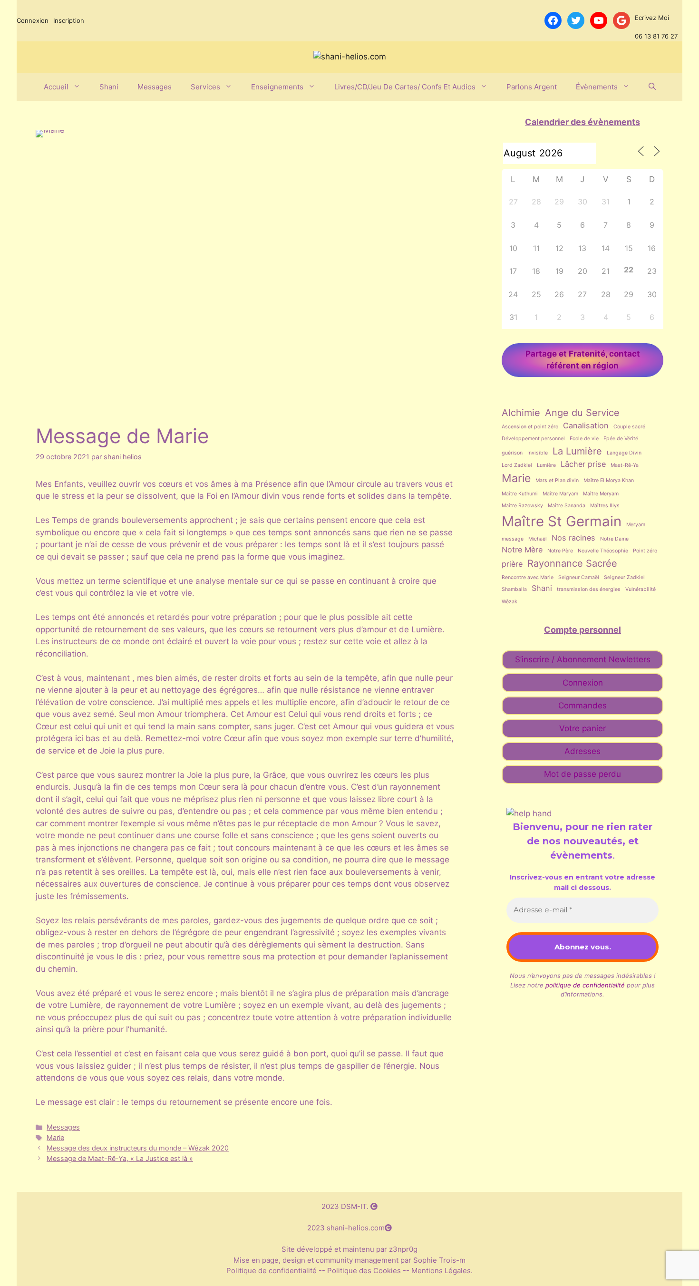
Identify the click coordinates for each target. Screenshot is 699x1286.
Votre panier (582, 728)
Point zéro (645, 551)
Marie (55, 1137)
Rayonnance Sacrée (572, 563)
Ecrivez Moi (652, 17)
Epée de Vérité (620, 438)
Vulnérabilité (640, 589)
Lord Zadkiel (517, 465)
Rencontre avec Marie (527, 577)
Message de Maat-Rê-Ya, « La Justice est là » (120, 1158)
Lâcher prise (583, 464)
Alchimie (521, 412)
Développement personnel (533, 438)
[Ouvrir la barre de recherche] (652, 87)
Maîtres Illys (605, 506)
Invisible (537, 453)
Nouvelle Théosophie (603, 551)
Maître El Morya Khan (608, 480)
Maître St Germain (561, 521)
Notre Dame (614, 539)
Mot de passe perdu (582, 774)
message (513, 539)
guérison (512, 453)
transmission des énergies (589, 589)
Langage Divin (624, 453)
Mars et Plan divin (557, 480)
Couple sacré (629, 427)
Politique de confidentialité (272, 1270)
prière (512, 564)
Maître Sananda (566, 506)
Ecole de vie (584, 438)
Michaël (537, 539)
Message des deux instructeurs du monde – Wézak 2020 (138, 1148)
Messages (154, 86)
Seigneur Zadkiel (624, 577)
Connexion (33, 20)
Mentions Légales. (441, 1270)
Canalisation (586, 425)
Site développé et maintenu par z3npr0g (349, 1249)
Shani (108, 86)
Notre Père (560, 551)
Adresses (582, 751)
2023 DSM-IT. (345, 1206)
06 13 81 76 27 (656, 36)
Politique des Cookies (364, 1270)
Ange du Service (582, 412)
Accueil (56, 86)
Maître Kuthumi (520, 494)
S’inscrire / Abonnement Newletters (582, 659)
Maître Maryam (560, 494)
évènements (597, 86)
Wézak (509, 602)
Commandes (582, 705)
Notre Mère (522, 549)
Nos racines (573, 537)
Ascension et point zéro (530, 427)
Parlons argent (531, 86)
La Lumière (577, 451)
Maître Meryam (601, 494)
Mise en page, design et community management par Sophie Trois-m (349, 1260)
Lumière (546, 465)
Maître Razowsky (522, 506)
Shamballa (514, 589)
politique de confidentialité (585, 985)
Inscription (68, 20)
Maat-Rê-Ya (625, 465)
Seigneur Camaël (578, 577)
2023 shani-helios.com (346, 1227)
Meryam (635, 525)
